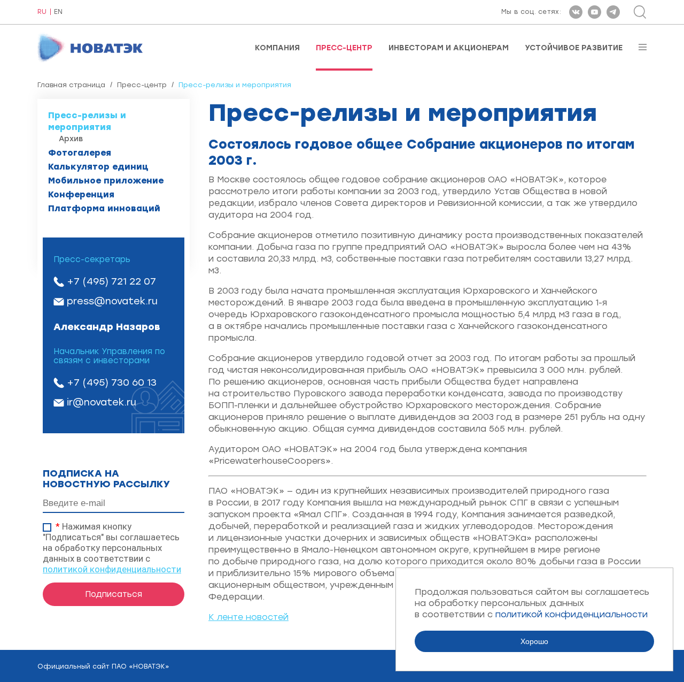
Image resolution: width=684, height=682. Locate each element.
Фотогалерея (79, 153)
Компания (277, 48)
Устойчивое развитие (574, 48)
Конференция (81, 194)
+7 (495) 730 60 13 (112, 382)
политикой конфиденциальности (112, 569)
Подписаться (113, 594)
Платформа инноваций (104, 208)
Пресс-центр (344, 48)
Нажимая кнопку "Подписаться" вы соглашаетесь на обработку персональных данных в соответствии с (112, 547)
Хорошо (534, 641)
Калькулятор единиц (98, 167)
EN (58, 12)
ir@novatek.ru (101, 402)
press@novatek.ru (112, 301)
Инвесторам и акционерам (448, 48)
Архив (71, 138)
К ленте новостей (248, 617)
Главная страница (71, 85)
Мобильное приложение (106, 180)
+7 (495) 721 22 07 (111, 281)
